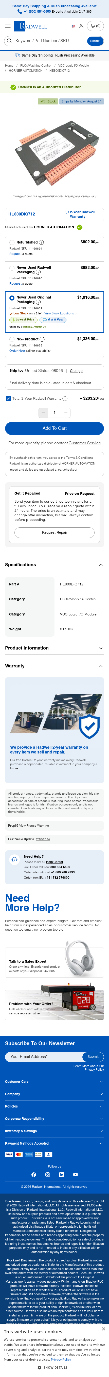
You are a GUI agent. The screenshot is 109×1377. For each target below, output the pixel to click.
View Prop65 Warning (34, 825)
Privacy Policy (94, 1069)
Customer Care (16, 1082)
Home (9, 65)
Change (76, 371)
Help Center (54, 862)
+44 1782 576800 (57, 877)
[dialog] (54, 1350)
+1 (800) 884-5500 (57, 11)
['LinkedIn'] (61, 1174)
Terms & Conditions (79, 458)
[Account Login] (81, 26)
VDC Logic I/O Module (73, 65)
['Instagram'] (47, 1174)
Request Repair (54, 532)
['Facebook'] (33, 1174)
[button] (54, 1367)
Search (95, 41)
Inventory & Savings (21, 1131)
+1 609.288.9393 (63, 872)
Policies (11, 1106)
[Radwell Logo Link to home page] (30, 26)
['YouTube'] (75, 1174)
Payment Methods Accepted (27, 1143)
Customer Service (85, 443)
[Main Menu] (8, 26)
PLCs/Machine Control (35, 65)
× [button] (103, 1329)
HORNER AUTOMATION (26, 70)
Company (12, 1094)
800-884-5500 (60, 867)
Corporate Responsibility (24, 1119)
